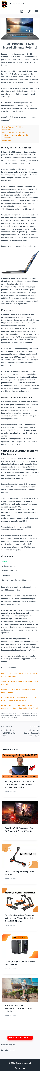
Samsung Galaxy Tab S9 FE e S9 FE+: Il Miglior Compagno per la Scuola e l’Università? (19, 784)
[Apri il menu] (37, 4)
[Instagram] (22, 11)
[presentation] (20, 766)
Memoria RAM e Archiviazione (13, 132)
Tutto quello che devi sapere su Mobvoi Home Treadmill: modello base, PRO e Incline (19, 918)
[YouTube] (24, 1068)
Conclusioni (6, 140)
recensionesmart (11, 791)
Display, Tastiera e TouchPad (12, 127)
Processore (6, 130)
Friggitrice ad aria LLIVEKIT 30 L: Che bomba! (8, 731)
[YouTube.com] (36, 11)
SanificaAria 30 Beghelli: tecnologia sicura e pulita (32, 731)
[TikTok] (29, 11)
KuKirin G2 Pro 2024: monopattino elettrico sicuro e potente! (18, 1008)
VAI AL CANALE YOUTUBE (22, 1038)
